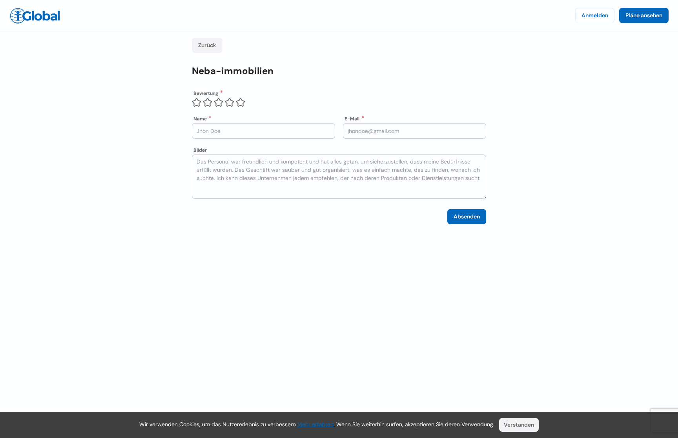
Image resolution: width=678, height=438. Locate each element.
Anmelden (594, 15)
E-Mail (351, 119)
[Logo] (34, 16)
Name (200, 119)
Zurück (207, 45)
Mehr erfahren (315, 424)
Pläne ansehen (643, 15)
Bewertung (205, 93)
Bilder (200, 150)
